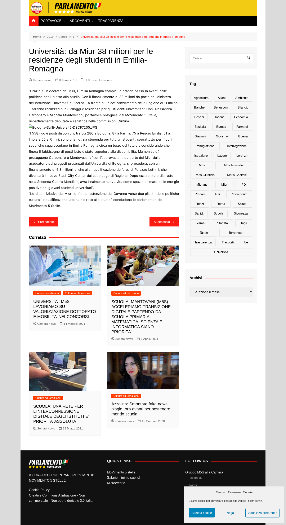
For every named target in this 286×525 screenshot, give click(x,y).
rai (217, 194)
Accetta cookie (202, 513)
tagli (244, 223)
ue (246, 242)
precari (200, 194)
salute (242, 204)
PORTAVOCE (51, 21)
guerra (243, 136)
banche (199, 107)
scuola (218, 213)
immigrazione (205, 146)
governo (222, 136)
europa (221, 126)
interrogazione (237, 146)
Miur (224, 184)
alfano (222, 98)
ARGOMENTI (80, 21)
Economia (241, 117)
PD (243, 184)
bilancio (243, 107)
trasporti (228, 242)
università (221, 252)
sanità (199, 213)
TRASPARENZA (111, 21)
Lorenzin (242, 155)
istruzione (201, 155)
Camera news (42, 80)
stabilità (222, 223)
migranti (201, 184)
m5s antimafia (233, 165)
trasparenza (203, 242)
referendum (239, 194)
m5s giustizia (205, 175)
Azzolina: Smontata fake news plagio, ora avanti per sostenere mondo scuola (140, 409)
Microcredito (116, 483)
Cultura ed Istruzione (98, 80)
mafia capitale (237, 175)
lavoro (222, 155)
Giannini (200, 136)
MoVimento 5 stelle (121, 472)
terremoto (235, 232)
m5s (202, 165)
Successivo (162, 222)
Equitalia (200, 126)
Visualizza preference (262, 513)
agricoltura (201, 98)
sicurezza (241, 213)
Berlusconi (221, 107)
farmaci (242, 126)
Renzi (200, 204)
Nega (230, 513)
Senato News (124, 338)
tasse (204, 232)
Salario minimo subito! (123, 477)
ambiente (241, 98)
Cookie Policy (39, 490)
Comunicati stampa (47, 293)
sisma (200, 223)
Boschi (199, 117)
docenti (219, 117)
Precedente (46, 222)
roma (221, 204)
